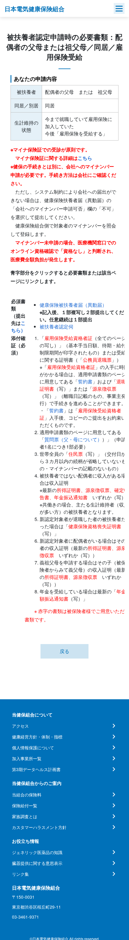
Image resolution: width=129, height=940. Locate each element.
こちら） (18, 326)
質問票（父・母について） (73, 439)
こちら (85, 157)
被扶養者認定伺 (56, 326)
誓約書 (85, 381)
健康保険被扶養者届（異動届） (73, 304)
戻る (64, 651)
